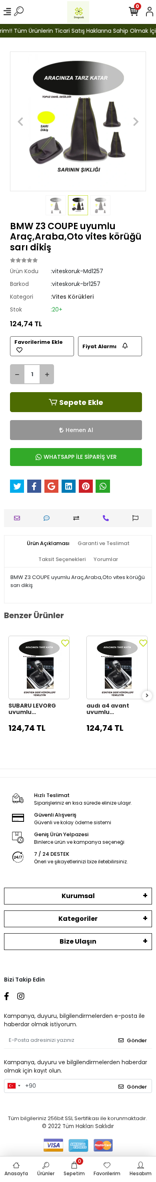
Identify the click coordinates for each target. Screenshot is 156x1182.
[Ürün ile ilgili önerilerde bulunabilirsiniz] (137, 518)
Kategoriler (78, 918)
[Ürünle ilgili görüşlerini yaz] (49, 518)
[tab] (48, 543)
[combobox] (13, 1086)
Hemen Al (79, 430)
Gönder (137, 1040)
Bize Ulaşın (78, 941)
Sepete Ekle (81, 402)
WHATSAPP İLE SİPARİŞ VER (80, 457)
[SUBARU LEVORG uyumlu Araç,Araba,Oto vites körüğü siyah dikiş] (39, 667)
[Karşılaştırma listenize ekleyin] (78, 518)
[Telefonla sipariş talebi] (108, 518)
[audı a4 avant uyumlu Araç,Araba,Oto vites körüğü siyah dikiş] (117, 667)
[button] (20, 121)
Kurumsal (78, 895)
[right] (147, 695)
